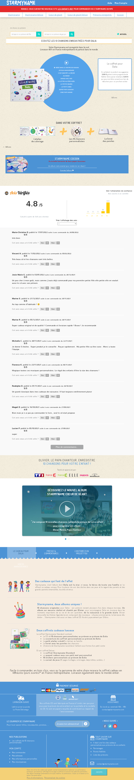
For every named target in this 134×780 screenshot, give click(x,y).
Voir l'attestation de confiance (119, 191)
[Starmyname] (22, 3)
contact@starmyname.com (107, 764)
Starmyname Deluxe (34, 14)
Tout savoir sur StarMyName (103, 738)
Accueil (123, 34)
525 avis (8, 147)
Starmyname (14, 14)
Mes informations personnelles (24, 759)
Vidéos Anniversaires (21, 565)
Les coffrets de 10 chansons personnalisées (21, 742)
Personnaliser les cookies (54, 778)
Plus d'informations (35, 778)
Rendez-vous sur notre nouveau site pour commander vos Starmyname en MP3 (67, 9)
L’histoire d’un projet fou (82, 552)
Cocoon (120, 14)
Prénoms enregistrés (102, 14)
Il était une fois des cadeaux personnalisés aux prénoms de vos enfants (108, 744)
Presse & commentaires (51, 552)
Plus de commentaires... (67, 447)
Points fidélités (99, 751)
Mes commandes (18, 752)
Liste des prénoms (100, 755)
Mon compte (15, 748)
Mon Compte (121, 3)
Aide (110, 3)
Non (55, 243)
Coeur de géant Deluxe (78, 14)
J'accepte (99, 772)
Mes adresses (17, 755)
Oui (44, 243)
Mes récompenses (19, 762)
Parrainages (98, 748)
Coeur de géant (55, 14)
